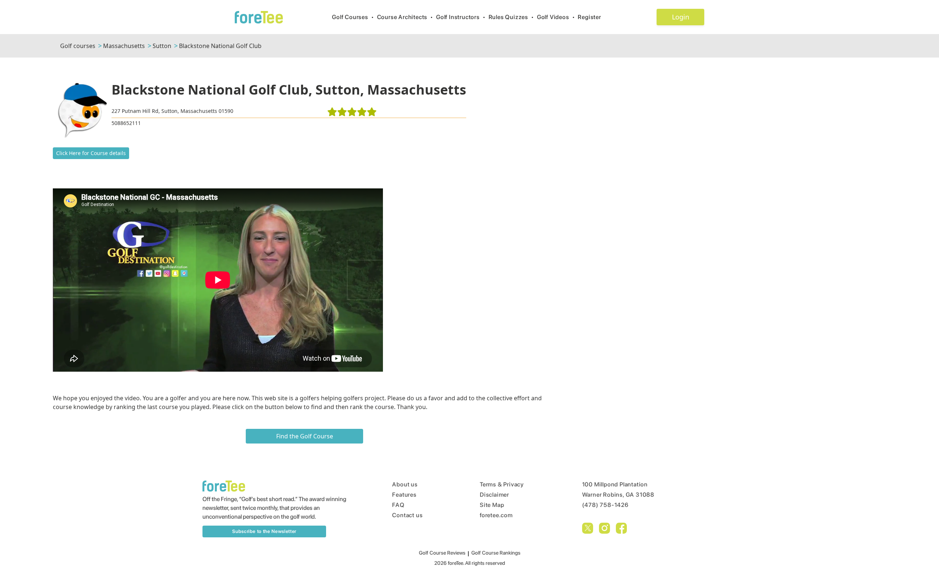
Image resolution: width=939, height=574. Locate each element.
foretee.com (496, 515)
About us (404, 484)
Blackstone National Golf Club (220, 46)
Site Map (492, 504)
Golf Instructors (461, 17)
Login (680, 16)
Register (589, 17)
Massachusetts (124, 46)
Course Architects (405, 17)
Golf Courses (353, 17)
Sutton (162, 46)
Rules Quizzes (511, 17)
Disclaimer (494, 494)
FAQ (398, 504)
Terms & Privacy (502, 484)
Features (404, 494)
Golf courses (77, 46)
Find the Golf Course (304, 436)
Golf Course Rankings (495, 553)
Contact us (407, 515)
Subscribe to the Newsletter (264, 531)
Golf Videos (556, 17)
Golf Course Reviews (442, 553)
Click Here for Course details (91, 153)
